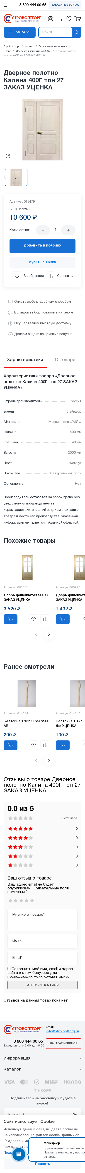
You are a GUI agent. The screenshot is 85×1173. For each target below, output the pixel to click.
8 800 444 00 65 (28, 1042)
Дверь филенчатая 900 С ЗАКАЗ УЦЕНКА (26, 598)
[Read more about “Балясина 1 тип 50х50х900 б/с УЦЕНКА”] (63, 745)
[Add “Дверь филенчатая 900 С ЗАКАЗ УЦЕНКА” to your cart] (10, 619)
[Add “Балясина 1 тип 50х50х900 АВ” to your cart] (10, 745)
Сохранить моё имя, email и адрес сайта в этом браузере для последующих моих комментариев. (40, 972)
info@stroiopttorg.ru (62, 1031)
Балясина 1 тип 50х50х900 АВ (26, 724)
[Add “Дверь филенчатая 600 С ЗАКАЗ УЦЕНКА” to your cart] (63, 619)
